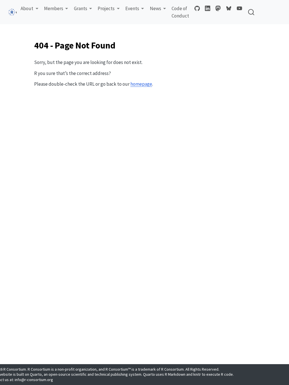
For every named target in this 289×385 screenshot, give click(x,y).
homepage (141, 84)
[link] (29, 9)
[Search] (251, 12)
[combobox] (251, 12)
